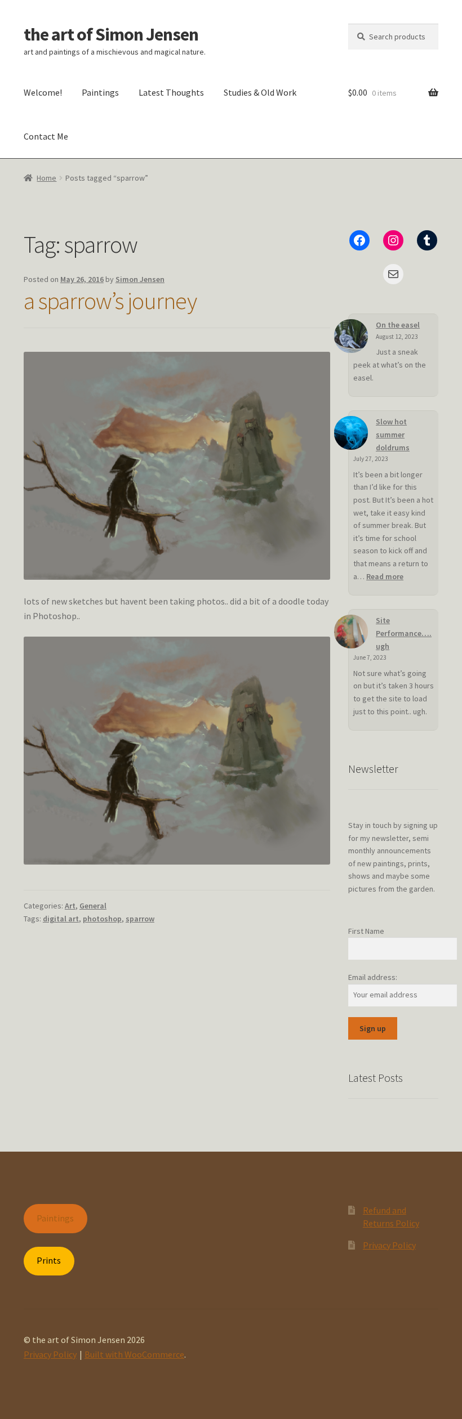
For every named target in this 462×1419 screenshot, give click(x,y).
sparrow (140, 919)
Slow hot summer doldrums (393, 434)
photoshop (102, 919)
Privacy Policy (389, 1245)
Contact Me (46, 136)
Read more (384, 576)
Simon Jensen (140, 279)
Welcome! (43, 92)
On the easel (398, 325)
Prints (49, 1260)
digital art (61, 919)
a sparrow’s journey (110, 300)
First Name (366, 931)
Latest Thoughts (171, 92)
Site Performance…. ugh (404, 633)
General (92, 906)
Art (70, 906)
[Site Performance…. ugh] (351, 631)
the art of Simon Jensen (111, 34)
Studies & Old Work (260, 92)
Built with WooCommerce (134, 1354)
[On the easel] (351, 336)
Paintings (100, 92)
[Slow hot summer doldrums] (351, 433)
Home (46, 178)
